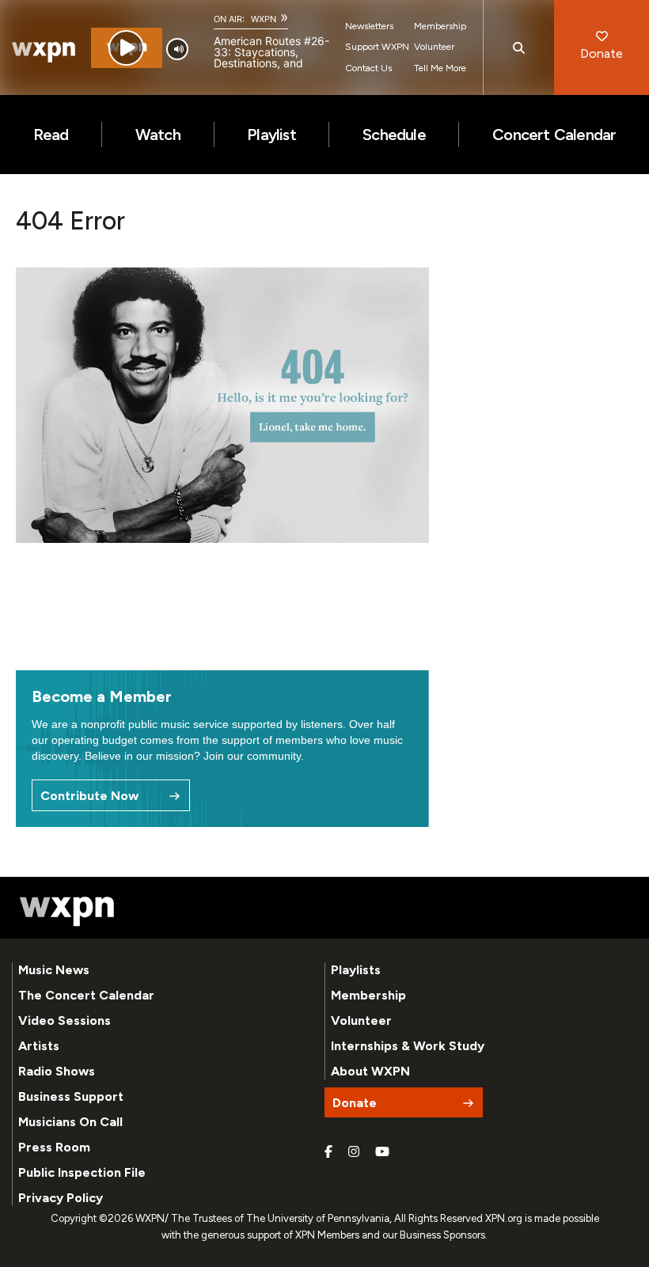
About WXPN (370, 1071)
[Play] (126, 48)
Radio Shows (56, 1071)
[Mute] (177, 49)
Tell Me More (440, 68)
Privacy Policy (60, 1197)
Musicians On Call (70, 1121)
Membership (440, 26)
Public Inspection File (82, 1172)
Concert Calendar (554, 134)
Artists (38, 1045)
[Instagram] (353, 1152)
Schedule (394, 134)
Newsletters (369, 26)
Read (51, 134)
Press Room (54, 1147)
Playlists (356, 969)
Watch (157, 134)
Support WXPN (377, 46)
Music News (53, 969)
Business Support (70, 1096)
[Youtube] (382, 1152)
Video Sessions (64, 1020)
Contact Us (368, 68)
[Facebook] (328, 1152)
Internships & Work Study (407, 1045)
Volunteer (434, 46)
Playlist (271, 134)
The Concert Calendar (86, 995)
